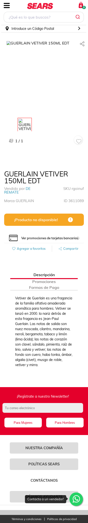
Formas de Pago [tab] (44, 287)
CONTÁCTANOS (44, 480)
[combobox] (43, 18)
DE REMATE (17, 190)
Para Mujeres (23, 423)
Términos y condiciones (26, 519)
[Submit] (78, 17)
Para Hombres (65, 423)
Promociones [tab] (44, 281)
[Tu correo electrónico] (44, 410)
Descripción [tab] (44, 274)
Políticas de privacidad (62, 519)
